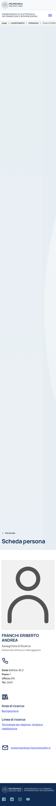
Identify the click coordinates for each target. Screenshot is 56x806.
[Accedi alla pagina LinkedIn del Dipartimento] (12, 799)
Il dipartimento (18, 23)
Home (4, 23)
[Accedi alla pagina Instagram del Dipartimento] (20, 799)
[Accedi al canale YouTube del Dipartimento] (28, 799)
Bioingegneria (10, 711)
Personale (34, 23)
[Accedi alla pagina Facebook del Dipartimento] (4, 799)
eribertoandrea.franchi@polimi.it (31, 748)
